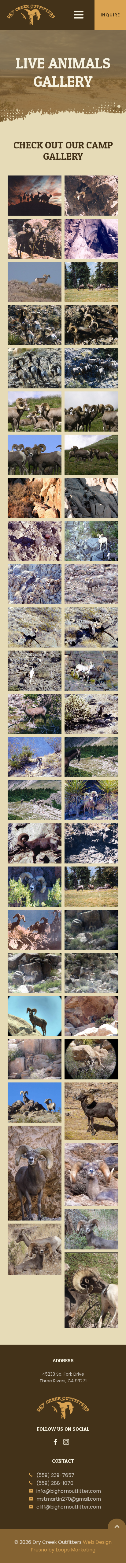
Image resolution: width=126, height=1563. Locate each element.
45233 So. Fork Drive (63, 1374)
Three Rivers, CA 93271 (63, 1381)
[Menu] (79, 15)
